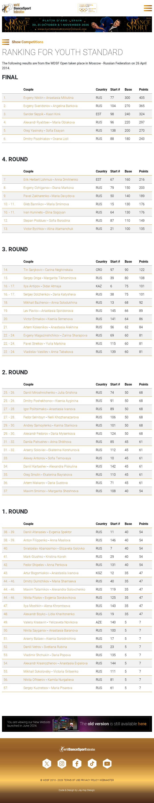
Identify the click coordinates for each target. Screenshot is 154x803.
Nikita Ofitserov (34, 679)
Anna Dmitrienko (66, 179)
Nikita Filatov (32, 597)
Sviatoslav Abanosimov (40, 548)
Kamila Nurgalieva (61, 679)
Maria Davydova (63, 196)
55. (6, 671)
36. (6, 483)
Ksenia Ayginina (66, 400)
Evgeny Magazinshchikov (41, 335)
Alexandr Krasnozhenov (40, 663)
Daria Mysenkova (63, 433)
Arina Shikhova (60, 442)
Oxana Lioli (61, 138)
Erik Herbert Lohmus (37, 179)
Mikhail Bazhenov (36, 302)
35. (6, 474)
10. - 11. (9, 204)
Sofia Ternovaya (59, 458)
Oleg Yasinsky (33, 130)
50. (6, 630)
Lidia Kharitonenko (61, 614)
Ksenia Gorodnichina (61, 638)
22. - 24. (9, 335)
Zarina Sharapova (74, 335)
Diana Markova (63, 187)
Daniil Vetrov (32, 647)
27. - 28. (9, 409)
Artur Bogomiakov (36, 573)
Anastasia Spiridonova (57, 310)
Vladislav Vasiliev (35, 351)
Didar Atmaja (52, 286)
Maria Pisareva (61, 688)
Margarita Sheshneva (63, 491)
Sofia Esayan (55, 130)
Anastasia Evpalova (74, 663)
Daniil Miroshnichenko (39, 392)
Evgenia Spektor (60, 532)
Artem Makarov (34, 483)
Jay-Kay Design (86, 790)
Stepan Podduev (35, 220)
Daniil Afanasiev (34, 532)
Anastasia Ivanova (62, 409)
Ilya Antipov (31, 286)
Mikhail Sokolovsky (37, 671)
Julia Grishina (67, 392)
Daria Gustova (58, 483)
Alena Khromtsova (57, 606)
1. (5, 97)
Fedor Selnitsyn (34, 417)
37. (6, 491)
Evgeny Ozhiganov (36, 187)
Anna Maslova (60, 540)
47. (6, 606)
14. (6, 269)
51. (6, 638)
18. (6, 302)
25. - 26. (9, 392)
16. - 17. (9, 286)
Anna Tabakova (62, 351)
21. (6, 327)
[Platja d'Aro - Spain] (77, 24)
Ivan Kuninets (33, 212)
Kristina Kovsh (56, 556)
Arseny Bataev (33, 638)
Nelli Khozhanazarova (63, 417)
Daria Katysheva (64, 294)
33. (6, 458)
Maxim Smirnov (34, 491)
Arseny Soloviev (34, 450)
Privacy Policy (90, 780)
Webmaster (106, 780)
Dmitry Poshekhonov (38, 400)
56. (6, 679)
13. (6, 228)
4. (5, 122)
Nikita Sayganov (35, 630)
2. (5, 106)
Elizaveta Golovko (72, 548)
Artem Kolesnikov (35, 327)
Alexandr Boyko (34, 614)
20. (6, 319)
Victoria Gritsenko (65, 671)
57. (6, 688)
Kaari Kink (53, 114)
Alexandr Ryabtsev (36, 122)
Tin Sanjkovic (33, 269)
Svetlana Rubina (55, 647)
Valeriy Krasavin (34, 622)
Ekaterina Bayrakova (57, 474)
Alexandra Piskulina (63, 466)
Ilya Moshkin (32, 606)
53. (6, 655)
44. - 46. (9, 581)
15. (6, 278)
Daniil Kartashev (35, 466)
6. (5, 138)
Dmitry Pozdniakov (36, 138)
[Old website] (77, 724)
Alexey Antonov (34, 458)
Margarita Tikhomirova (60, 278)
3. (5, 114)
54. (6, 663)
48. (6, 614)
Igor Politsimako (35, 409)
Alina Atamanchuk (60, 228)
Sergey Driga (32, 278)
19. (6, 310)
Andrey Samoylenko (37, 425)
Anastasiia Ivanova (65, 573)
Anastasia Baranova (63, 630)
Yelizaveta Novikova (63, 622)
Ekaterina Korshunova (63, 450)
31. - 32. (9, 442)
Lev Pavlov (31, 310)
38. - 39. (9, 532)
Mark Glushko (33, 556)
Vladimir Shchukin (36, 655)
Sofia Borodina (59, 220)
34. (6, 466)
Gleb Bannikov (33, 204)
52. (6, 647)
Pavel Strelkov (33, 343)
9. (5, 196)
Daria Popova (61, 655)
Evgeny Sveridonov (36, 106)
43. (6, 573)
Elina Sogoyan (55, 212)
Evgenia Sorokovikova (60, 597)
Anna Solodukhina (64, 302)
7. (5, 179)
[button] (77, 42)
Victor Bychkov (34, 228)
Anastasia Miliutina (60, 97)
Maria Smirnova (58, 204)
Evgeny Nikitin (33, 97)
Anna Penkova (57, 565)
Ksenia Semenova (60, 319)
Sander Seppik (33, 114)
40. (6, 548)
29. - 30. (9, 425)
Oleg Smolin (32, 474)
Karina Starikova (65, 425)
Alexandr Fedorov (35, 433)
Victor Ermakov (34, 319)
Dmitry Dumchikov (36, 581)
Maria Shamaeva (64, 581)
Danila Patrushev (35, 442)
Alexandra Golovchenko (68, 589)
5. (5, 130)
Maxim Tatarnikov (36, 589)
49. (6, 622)
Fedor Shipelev (33, 565)
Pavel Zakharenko (36, 196)
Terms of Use (72, 780)
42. (6, 565)
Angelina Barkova (65, 106)
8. (5, 187)
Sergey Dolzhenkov (36, 294)
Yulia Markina (56, 343)
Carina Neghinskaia (59, 269)
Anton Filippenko (35, 540)
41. (6, 556)
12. (6, 220)
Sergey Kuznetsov (36, 688)
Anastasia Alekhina (64, 327)
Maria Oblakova (63, 122)
